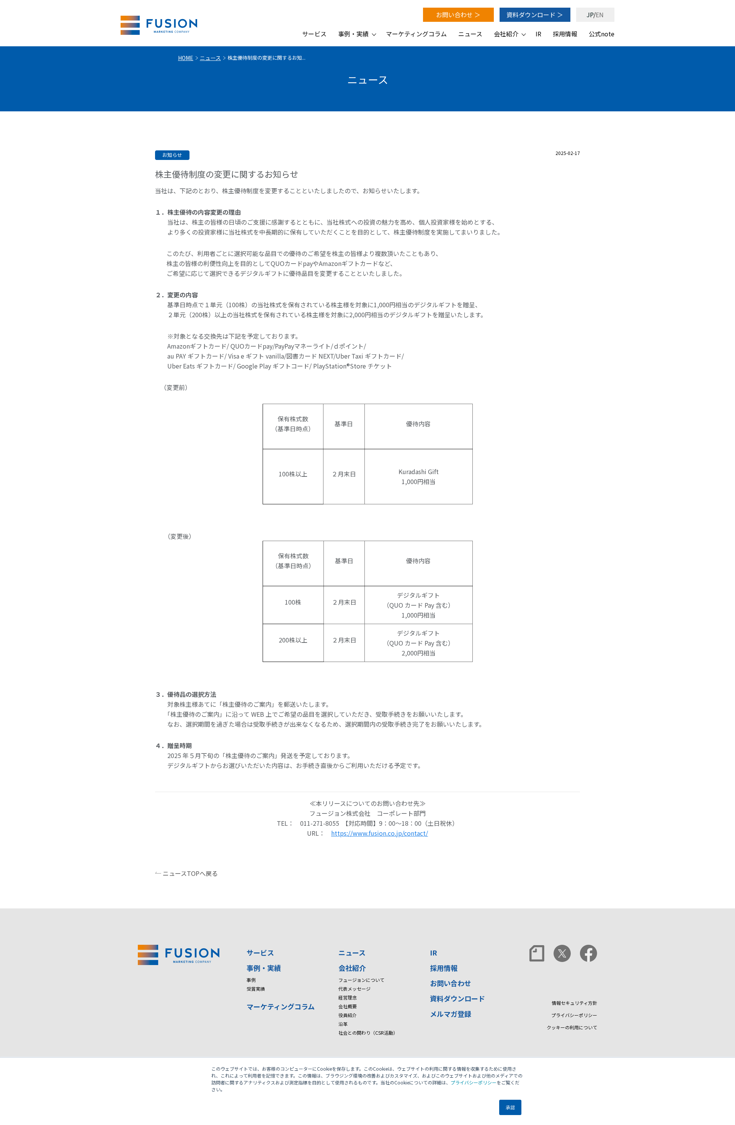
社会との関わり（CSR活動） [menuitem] (368, 1032)
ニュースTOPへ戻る (190, 873)
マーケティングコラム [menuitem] (416, 33)
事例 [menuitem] (251, 980)
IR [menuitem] (538, 33)
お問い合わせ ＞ (458, 14)
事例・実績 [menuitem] (353, 33)
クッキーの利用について (572, 1027)
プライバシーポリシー (474, 1082)
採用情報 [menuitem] (565, 33)
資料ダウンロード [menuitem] (457, 998)
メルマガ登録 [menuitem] (450, 1014)
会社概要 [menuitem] (347, 1006)
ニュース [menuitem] (470, 33)
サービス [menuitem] (314, 33)
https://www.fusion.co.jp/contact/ (379, 833)
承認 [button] (510, 1107)
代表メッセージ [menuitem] (354, 988)
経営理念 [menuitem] (347, 997)
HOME (185, 58)
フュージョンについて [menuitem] (361, 980)
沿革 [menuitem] (343, 1024)
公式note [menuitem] (601, 33)
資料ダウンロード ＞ (534, 14)
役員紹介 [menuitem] (347, 1015)
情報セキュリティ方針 (574, 1002)
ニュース (210, 58)
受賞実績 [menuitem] (256, 988)
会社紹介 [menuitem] (506, 33)
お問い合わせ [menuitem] (450, 983)
